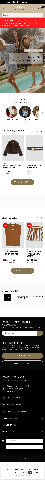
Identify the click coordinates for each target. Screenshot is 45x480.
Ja (30, 472)
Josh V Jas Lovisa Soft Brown (12, 166)
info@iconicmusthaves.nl (16, 411)
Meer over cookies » (23, 475)
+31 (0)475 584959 (14, 398)
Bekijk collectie (21, 182)
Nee (36, 472)
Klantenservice (22, 356)
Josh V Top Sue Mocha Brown (10, 253)
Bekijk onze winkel (22, 363)
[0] (42, 8)
